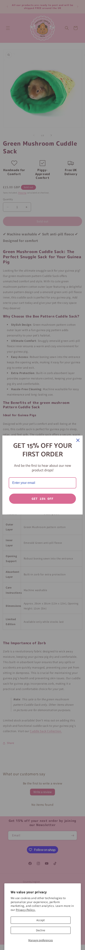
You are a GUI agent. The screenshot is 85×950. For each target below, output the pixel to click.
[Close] (78, 440)
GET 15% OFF (42, 499)
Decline (40, 930)
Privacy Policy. (26, 910)
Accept (40, 920)
